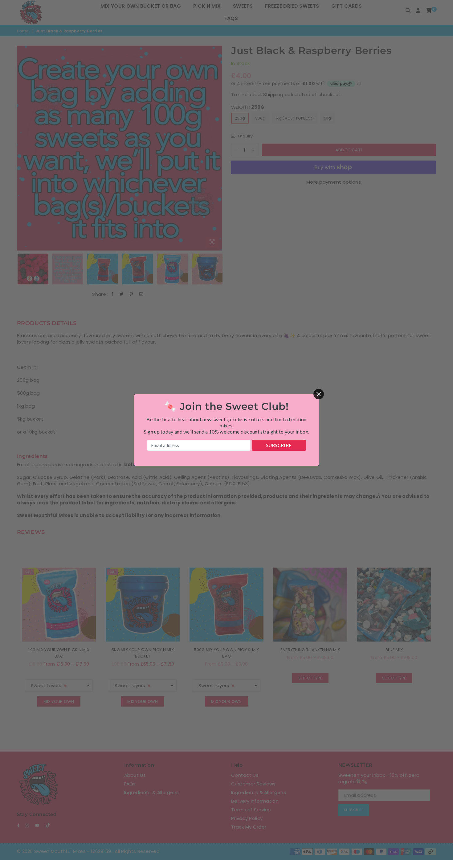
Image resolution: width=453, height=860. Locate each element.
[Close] (318, 394)
